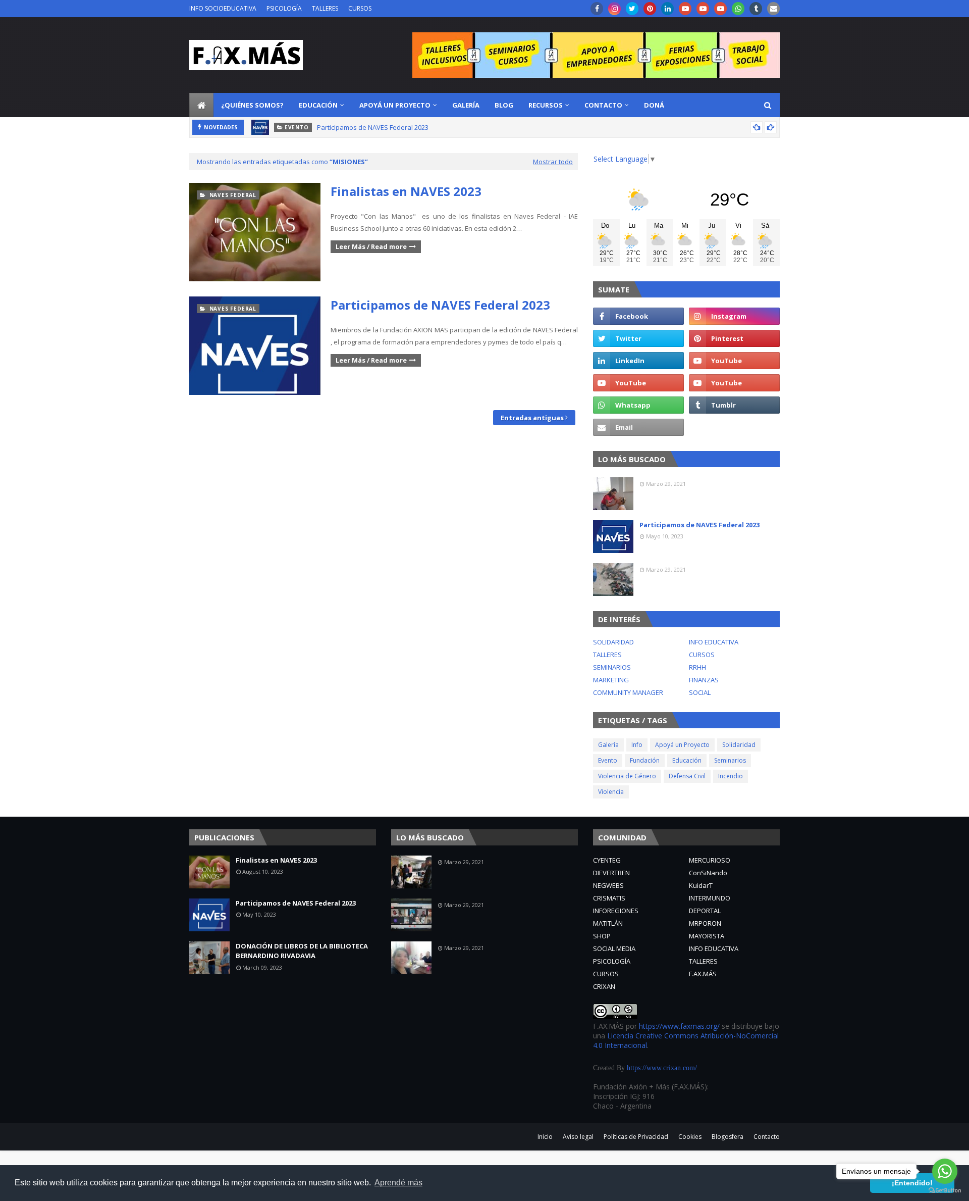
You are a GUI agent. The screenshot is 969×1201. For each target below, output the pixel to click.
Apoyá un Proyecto (682, 744)
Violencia (611, 791)
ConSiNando (708, 872)
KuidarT (701, 885)
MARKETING (611, 679)
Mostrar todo (553, 161)
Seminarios (730, 760)
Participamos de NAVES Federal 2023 (372, 127)
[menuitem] (201, 105)
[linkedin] (667, 8)
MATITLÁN (608, 923)
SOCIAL (700, 692)
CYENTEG (607, 860)
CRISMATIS (609, 898)
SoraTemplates (253, 1133)
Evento (607, 760)
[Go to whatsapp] (944, 1171)
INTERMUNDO (709, 898)
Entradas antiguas (532, 417)
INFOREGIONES (615, 910)
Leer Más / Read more (371, 246)
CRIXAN (604, 986)
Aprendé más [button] (398, 1182)
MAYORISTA (706, 935)
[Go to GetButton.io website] (945, 1190)
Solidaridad (739, 744)
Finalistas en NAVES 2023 (406, 191)
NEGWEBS (608, 885)
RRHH (697, 667)
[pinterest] (649, 8)
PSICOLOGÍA (284, 8)
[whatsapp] (738, 8)
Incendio (730, 776)
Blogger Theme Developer (377, 1133)
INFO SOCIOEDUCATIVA (222, 8)
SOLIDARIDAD (613, 641)
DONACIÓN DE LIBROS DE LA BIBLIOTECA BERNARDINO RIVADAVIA (302, 951)
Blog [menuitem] (504, 105)
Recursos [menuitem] (545, 105)
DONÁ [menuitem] (654, 105)
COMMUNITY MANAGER (628, 692)
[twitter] (632, 8)
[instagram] (614, 8)
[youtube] (685, 8)
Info (636, 744)
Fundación (645, 760)
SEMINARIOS (612, 667)
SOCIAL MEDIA (614, 948)
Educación (687, 760)
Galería (608, 744)
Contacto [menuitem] (603, 105)
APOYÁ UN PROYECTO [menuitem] (394, 105)
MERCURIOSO (709, 860)
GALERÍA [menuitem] (465, 105)
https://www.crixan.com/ (662, 1068)
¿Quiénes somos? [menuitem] (252, 105)
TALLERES (325, 8)
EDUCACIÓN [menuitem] (318, 105)
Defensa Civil (687, 776)
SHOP (602, 935)
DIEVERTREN (611, 872)
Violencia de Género (627, 776)
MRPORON (705, 923)
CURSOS (359, 8)
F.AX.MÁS (703, 973)
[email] (773, 8)
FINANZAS (704, 679)
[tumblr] (755, 8)
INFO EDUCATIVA (713, 641)
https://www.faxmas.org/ (679, 1026)
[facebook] (596, 8)
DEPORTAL (705, 910)
